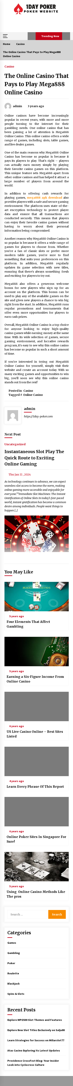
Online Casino (33, 395)
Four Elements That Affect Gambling (28, 624)
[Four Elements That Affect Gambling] (36, 596)
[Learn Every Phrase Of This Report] (36, 761)
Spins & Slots (15, 994)
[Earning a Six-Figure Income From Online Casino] (36, 651)
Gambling (13, 953)
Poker (11, 963)
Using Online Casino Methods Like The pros (36, 894)
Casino (9, 66)
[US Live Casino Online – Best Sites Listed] (36, 706)
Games (11, 943)
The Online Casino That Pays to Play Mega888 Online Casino (36, 84)
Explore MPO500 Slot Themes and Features (34, 1020)
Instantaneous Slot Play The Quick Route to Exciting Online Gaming (34, 458)
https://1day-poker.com (38, 416)
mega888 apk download (44, 197)
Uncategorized (15, 444)
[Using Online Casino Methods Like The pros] (36, 866)
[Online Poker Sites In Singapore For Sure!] (36, 811)
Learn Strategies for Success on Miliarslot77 (35, 1040)
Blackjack (13, 983)
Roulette (13, 973)
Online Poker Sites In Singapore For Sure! (36, 839)
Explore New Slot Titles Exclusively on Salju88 (36, 1030)
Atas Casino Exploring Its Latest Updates (33, 1050)
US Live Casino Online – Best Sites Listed (35, 734)
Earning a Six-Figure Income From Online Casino (35, 679)
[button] (32, 36)
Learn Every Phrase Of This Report (35, 786)
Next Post (12, 434)
